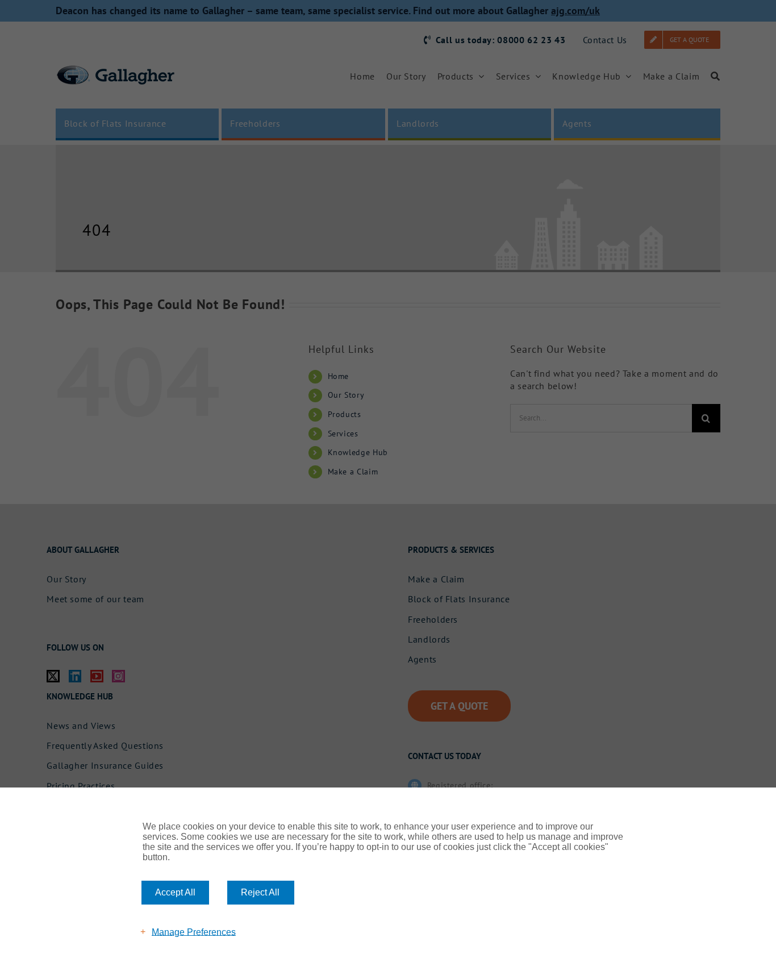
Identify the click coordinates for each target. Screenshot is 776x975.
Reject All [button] (260, 892)
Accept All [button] (175, 892)
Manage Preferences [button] (194, 931)
